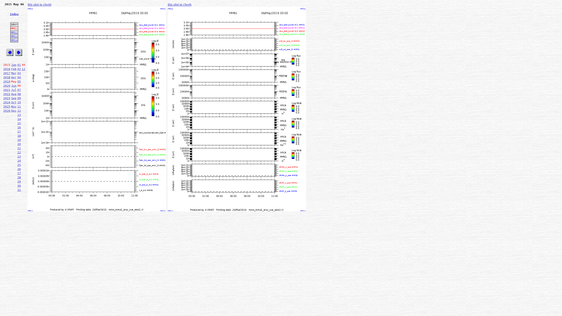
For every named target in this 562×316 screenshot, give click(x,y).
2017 (6, 73)
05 (19, 81)
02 (19, 69)
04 (19, 77)
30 (19, 185)
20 (19, 144)
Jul (13, 90)
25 (19, 165)
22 (19, 152)
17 (19, 131)
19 (19, 140)
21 (19, 148)
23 (19, 156)
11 (19, 106)
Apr (13, 77)
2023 (6, 98)
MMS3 (14, 36)
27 (19, 173)
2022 (6, 94)
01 (19, 64)
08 (19, 94)
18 (19, 135)
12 (23, 69)
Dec (13, 110)
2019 (6, 81)
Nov (13, 106)
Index (14, 14)
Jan (13, 64)
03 (19, 73)
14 (19, 119)
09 (19, 98)
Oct (13, 102)
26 (19, 169)
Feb (13, 69)
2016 (6, 69)
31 (19, 190)
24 (19, 160)
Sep (13, 98)
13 (19, 115)
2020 (6, 85)
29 (19, 181)
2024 (6, 102)
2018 (6, 77)
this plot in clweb (39, 4)
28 (19, 177)
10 (19, 102)
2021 (6, 90)
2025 (6, 106)
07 (19, 90)
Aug (13, 94)
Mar (13, 73)
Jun (13, 85)
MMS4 (14, 40)
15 (19, 123)
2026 (6, 110)
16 (19, 127)
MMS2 (14, 32)
